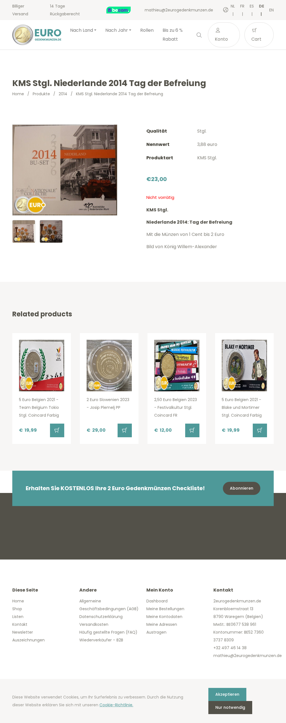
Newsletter (22, 632)
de (261, 6)
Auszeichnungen (28, 640)
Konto (221, 39)
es (252, 6)
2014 (63, 94)
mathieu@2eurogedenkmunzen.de (179, 10)
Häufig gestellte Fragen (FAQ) (108, 632)
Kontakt (19, 624)
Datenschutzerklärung (101, 616)
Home (18, 94)
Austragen (156, 632)
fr (242, 6)
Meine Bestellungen (165, 609)
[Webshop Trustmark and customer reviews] (124, 10)
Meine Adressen (161, 624)
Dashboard (157, 601)
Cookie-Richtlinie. (116, 705)
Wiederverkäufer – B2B (101, 640)
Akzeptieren (227, 694)
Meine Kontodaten (164, 616)
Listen (17, 616)
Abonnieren (241, 488)
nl (233, 6)
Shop (17, 609)
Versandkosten (93, 624)
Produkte (41, 94)
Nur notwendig (230, 707)
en (271, 10)
